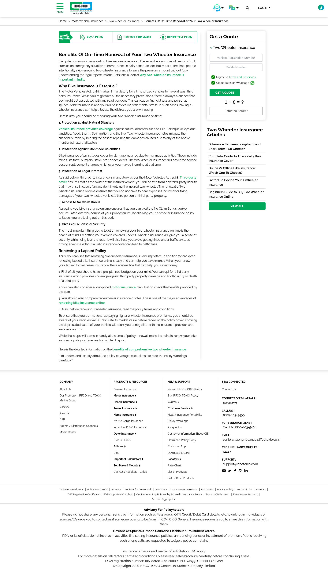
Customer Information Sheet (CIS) (188, 433)
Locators (173, 459)
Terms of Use (245, 489)
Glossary (116, 489)
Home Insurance (124, 414)
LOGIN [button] (262, 8)
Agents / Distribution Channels (79, 425)
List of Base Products (181, 478)
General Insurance (125, 389)
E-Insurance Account (245, 494)
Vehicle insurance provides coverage (86, 129)
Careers (64, 406)
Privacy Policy (225, 489)
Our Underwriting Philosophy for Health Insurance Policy (169, 494)
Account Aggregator (163, 499)
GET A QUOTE (224, 92)
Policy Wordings (178, 420)
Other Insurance (124, 433)
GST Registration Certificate (84, 494)
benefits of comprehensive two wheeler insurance (149, 349)
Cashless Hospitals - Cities (130, 471)
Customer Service (179, 408)
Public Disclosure (97, 489)
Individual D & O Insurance (130, 427)
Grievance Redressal (72, 489)
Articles (119, 446)
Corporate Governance (184, 489)
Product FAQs (122, 440)
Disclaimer (207, 489)
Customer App (177, 446)
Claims (172, 402)
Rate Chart (174, 465)
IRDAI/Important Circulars (118, 494)
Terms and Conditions (242, 77)
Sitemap (261, 489)
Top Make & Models (126, 465)
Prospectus (175, 427)
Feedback (161, 489)
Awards (64, 413)
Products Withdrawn (218, 494)
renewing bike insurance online (82, 303)
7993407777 (230, 402)
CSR (62, 419)
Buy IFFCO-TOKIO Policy (183, 395)
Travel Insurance (124, 408)
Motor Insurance (124, 395)
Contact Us (229, 389)
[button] (218, 8)
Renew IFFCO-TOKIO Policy (185, 389)
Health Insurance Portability (185, 414)
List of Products (177, 471)
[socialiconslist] (224, 470)
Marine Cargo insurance (128, 420)
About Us (65, 389)
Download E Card (179, 452)
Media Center (68, 432)
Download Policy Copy (182, 440)
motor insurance (124, 287)
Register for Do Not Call (138, 489)
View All (237, 206)
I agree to (236, 77)
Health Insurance (124, 402)
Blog (116, 452)
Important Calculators (128, 459)
